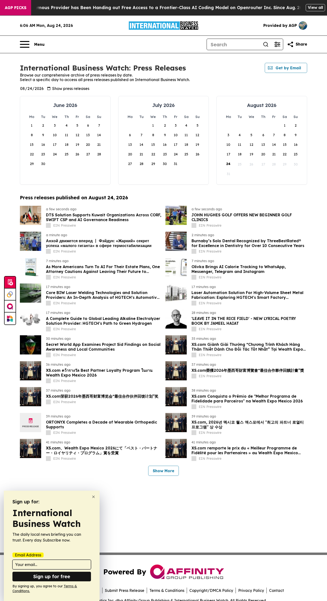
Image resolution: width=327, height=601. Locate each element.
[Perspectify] (10, 294)
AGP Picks (15, 7)
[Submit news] (10, 283)
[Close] (93, 497)
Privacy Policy (251, 590)
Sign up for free (51, 576)
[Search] (265, 44)
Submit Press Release (124, 590)
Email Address (28, 555)
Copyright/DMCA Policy (211, 590)
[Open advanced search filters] (277, 44)
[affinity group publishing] (10, 306)
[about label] (48, 225)
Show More (163, 470)
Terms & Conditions (166, 590)
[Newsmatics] (10, 318)
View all (315, 7)
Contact (276, 590)
